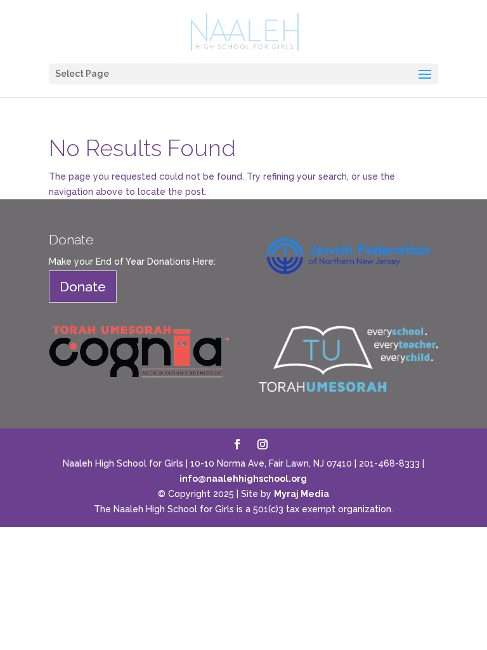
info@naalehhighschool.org (243, 479)
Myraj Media (301, 494)
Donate (83, 287)
